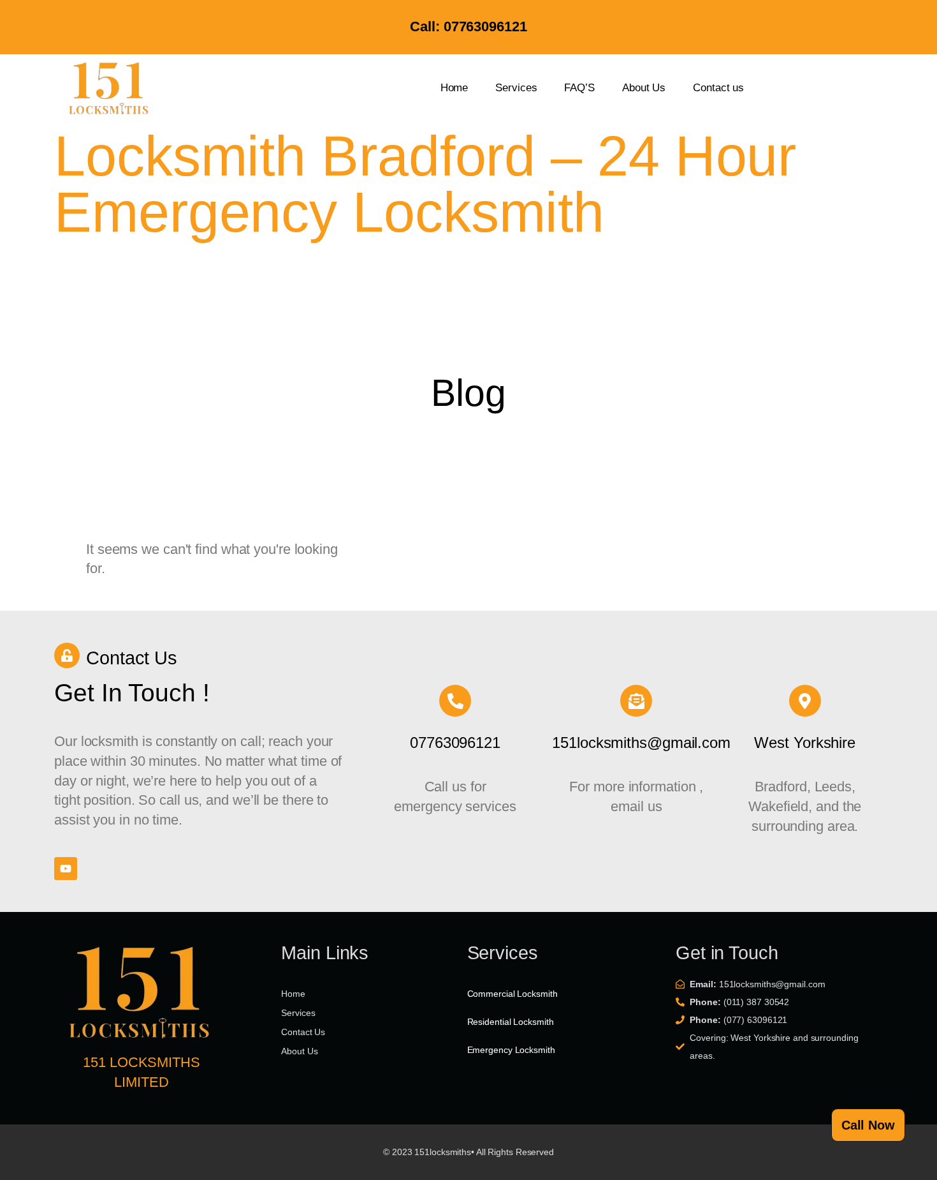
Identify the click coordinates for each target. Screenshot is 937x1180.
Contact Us (131, 658)
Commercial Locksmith (512, 994)
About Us (643, 88)
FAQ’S (579, 88)
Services (516, 88)
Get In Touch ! (132, 692)
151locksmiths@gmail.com (641, 742)
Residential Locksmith (510, 1022)
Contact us (718, 88)
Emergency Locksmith (511, 1050)
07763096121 (455, 742)
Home (454, 88)
